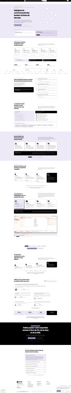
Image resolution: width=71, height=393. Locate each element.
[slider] (35, 235)
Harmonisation (17, 236)
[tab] (19, 204)
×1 (56, 235)
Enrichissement (24, 236)
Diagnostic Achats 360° (30, 385)
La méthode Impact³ (48, 383)
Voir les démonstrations (40, 248)
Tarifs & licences (29, 383)
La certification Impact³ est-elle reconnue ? (35, 368)
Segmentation (21, 236)
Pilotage (31, 236)
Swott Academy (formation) (30, 384)
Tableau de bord (27, 236)
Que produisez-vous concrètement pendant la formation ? (35, 366)
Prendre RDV (18, 386)
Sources (15, 236)
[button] (67, 0)
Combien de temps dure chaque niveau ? (35, 370)
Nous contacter (48, 384)
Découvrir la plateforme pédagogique (32, 248)
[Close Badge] (5, 388)
